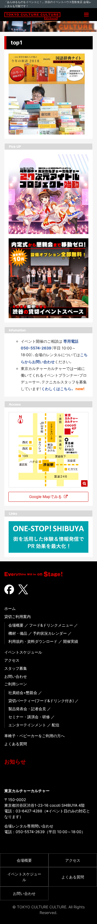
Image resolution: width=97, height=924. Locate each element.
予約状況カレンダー (50, 633)
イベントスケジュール (23, 652)
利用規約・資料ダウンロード (32, 641)
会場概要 (15, 625)
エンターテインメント (27, 725)
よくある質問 (15, 743)
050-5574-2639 (30, 831)
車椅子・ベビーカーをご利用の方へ (34, 735)
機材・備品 (17, 633)
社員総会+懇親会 (22, 692)
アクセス (11, 660)
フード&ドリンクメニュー (51, 625)
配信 (55, 725)
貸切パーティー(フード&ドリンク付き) (41, 700)
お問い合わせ (15, 676)
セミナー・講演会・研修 (29, 717)
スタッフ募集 (15, 668)
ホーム (10, 608)
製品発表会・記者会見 (27, 708)
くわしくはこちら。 (57, 388)
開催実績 (70, 641)
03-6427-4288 (29, 811)
